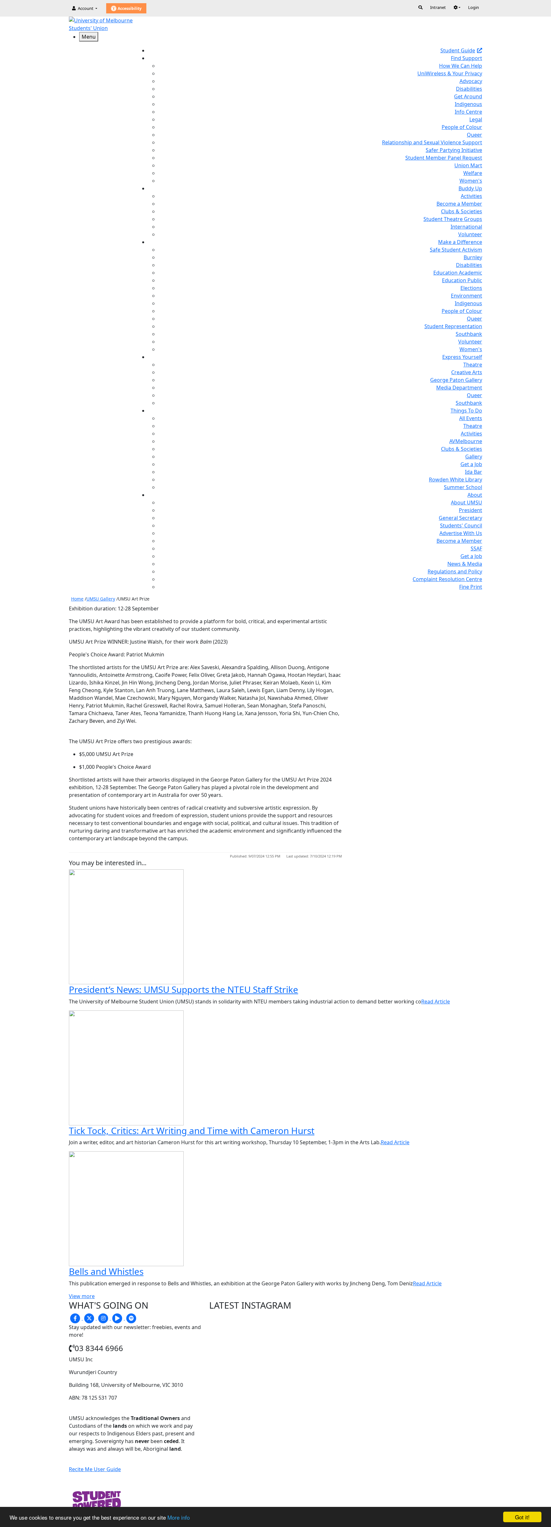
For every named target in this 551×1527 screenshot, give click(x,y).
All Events (470, 418)
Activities (471, 196)
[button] (457, 7)
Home (77, 599)
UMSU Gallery (100, 599)
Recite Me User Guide (95, 1469)
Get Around (468, 96)
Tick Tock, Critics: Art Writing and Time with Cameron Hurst (191, 1130)
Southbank (469, 333)
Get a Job (471, 464)
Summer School (463, 487)
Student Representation (453, 326)
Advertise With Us (460, 533)
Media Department (459, 387)
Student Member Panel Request (443, 157)
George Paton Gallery (456, 379)
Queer (474, 134)
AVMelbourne (465, 441)
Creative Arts (466, 372)
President (470, 510)
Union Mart (468, 165)
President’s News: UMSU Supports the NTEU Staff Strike (183, 989)
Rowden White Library (455, 479)
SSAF (476, 548)
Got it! (522, 1517)
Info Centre (468, 111)
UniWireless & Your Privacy (449, 73)
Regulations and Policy (455, 571)
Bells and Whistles (106, 1271)
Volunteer (470, 234)
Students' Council (461, 525)
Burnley (473, 257)
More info (178, 1517)
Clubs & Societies (461, 211)
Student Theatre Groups (452, 219)
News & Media (464, 563)
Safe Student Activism (456, 249)
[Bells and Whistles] (126, 1208)
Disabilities (469, 88)
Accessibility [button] (129, 8)
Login (473, 7)
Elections (471, 287)
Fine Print (470, 586)
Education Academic (457, 272)
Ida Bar (473, 471)
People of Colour (462, 127)
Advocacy (470, 81)
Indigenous (468, 104)
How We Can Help (460, 65)
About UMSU (466, 502)
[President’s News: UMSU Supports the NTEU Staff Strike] (126, 926)
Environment (466, 295)
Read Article (435, 1001)
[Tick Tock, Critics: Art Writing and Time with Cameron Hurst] (126, 1067)
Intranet (438, 7)
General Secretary (460, 517)
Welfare (472, 173)
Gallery (473, 456)
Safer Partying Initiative (454, 150)
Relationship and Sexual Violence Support (432, 142)
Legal (475, 119)
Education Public (462, 280)
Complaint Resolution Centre (447, 579)
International (466, 226)
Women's (470, 180)
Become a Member (459, 203)
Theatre (472, 364)
